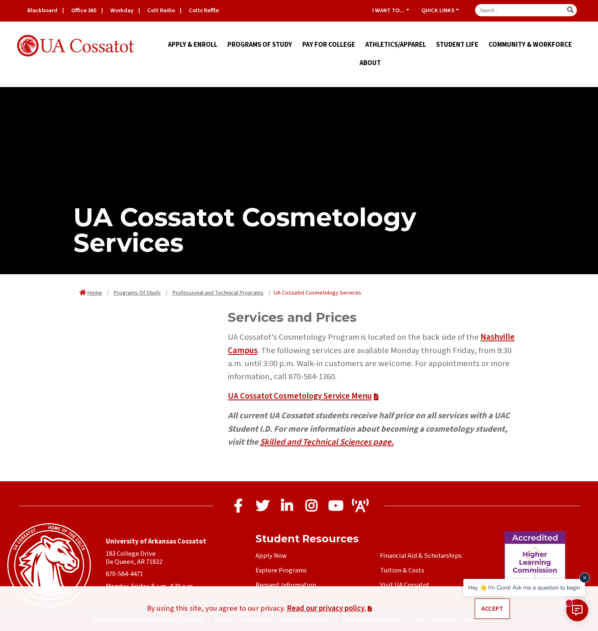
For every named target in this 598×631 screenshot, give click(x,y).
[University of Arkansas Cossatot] (76, 46)
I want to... (388, 10)
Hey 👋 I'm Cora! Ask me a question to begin (524, 587)
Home (94, 292)
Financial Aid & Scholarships (421, 556)
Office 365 (83, 10)
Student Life (457, 45)
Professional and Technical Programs (218, 292)
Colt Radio (161, 10)
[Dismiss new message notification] (584, 577)
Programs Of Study (137, 292)
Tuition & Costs (402, 570)
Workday (121, 10)
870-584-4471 (124, 574)
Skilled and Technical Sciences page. (327, 442)
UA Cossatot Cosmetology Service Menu (300, 396)
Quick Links (437, 10)
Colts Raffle (204, 10)
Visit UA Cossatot (405, 585)
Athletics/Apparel (395, 45)
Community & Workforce (530, 45)
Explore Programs (281, 570)
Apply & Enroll (192, 45)
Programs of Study (259, 45)
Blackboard (42, 10)
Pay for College (328, 45)
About (370, 63)
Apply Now (271, 556)
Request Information (285, 585)
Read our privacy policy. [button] (326, 608)
